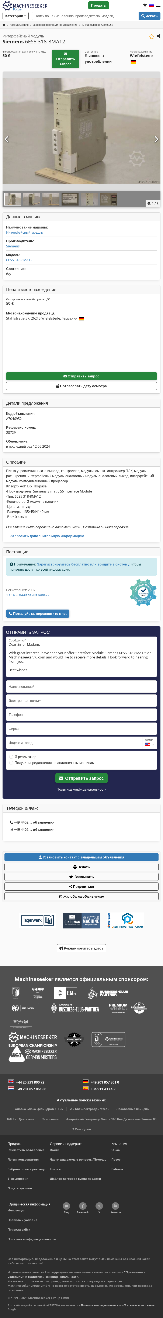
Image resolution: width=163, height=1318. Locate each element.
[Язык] (151, 5)
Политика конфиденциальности (82, 789)
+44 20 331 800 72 (30, 1082)
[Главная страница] (4, 25)
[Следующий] (156, 139)
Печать (83, 867)
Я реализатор (25, 756)
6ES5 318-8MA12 (19, 260)
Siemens (13, 246)
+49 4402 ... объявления (34, 822)
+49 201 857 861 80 (31, 1089)
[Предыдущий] (7, 139)
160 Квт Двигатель (21, 1119)
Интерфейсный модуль (24, 232)
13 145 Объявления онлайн (27, 595)
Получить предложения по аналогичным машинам (54, 762)
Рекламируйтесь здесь (83, 948)
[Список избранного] (145, 5)
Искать (151, 16)
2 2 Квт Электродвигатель (90, 1109)
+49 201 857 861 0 (105, 1082)
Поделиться (83, 886)
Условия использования (139, 1305)
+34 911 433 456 (103, 1089)
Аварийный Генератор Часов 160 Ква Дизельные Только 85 (111, 1119)
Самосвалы (50, 1119)
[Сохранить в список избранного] (152, 37)
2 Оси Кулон (81, 1129)
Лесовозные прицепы (133, 1109)
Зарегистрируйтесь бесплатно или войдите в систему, (84, 564)
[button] (158, 5)
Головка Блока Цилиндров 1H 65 (38, 1109)
